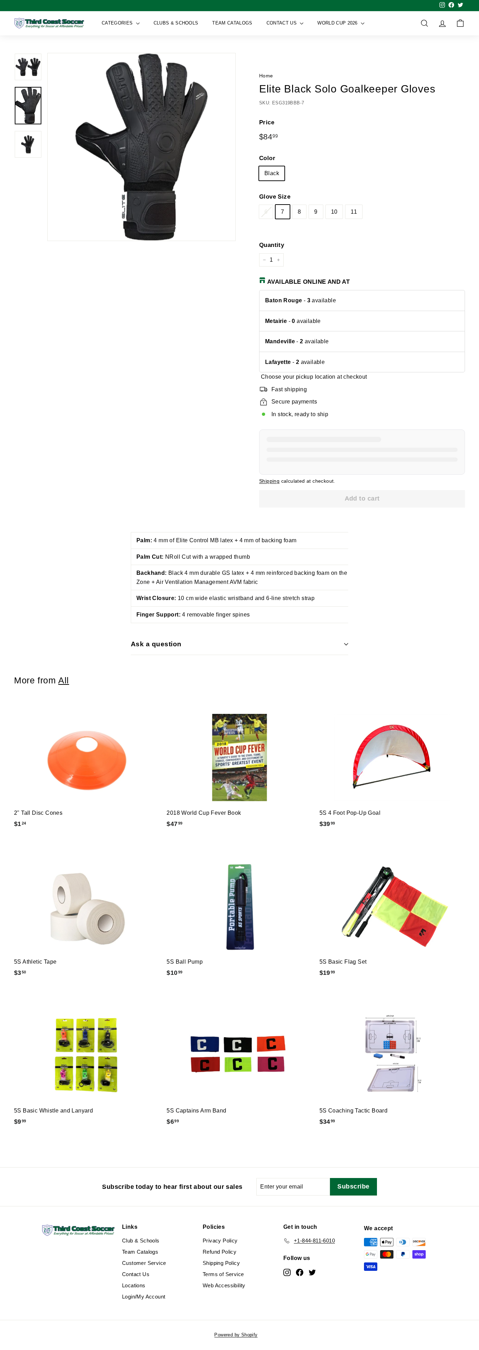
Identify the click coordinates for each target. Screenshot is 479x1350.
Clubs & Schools (176, 23)
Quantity (271, 245)
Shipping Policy (221, 1263)
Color (267, 158)
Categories (118, 23)
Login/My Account (143, 1297)
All (63, 680)
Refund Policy (219, 1252)
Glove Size (274, 196)
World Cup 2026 (338, 23)
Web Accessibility (224, 1285)
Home (266, 75)
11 (354, 212)
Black (271, 173)
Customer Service (144, 1263)
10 (334, 212)
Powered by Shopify (235, 1334)
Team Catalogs (232, 23)
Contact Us (282, 23)
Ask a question (156, 644)
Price (266, 122)
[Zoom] (141, 147)
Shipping (269, 481)
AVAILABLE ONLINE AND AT (308, 281)
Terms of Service (223, 1274)
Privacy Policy (220, 1241)
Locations (134, 1285)
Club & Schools (141, 1241)
